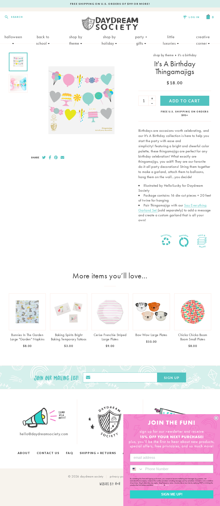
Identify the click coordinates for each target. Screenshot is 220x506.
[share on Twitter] (44, 157)
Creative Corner (203, 37)
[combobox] (136, 469)
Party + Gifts (141, 37)
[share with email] (62, 157)
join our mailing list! (56, 377)
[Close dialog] (216, 418)
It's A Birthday (187, 55)
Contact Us (48, 453)
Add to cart (184, 100)
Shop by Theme (75, 37)
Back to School (42, 37)
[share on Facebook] (50, 157)
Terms (167, 485)
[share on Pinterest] (56, 157)
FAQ (69, 453)
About (24, 453)
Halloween (13, 36)
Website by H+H (110, 483)
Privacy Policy (158, 485)
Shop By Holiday (109, 37)
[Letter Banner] (157, 210)
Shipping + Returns (98, 453)
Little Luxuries (170, 37)
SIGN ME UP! (171, 494)
